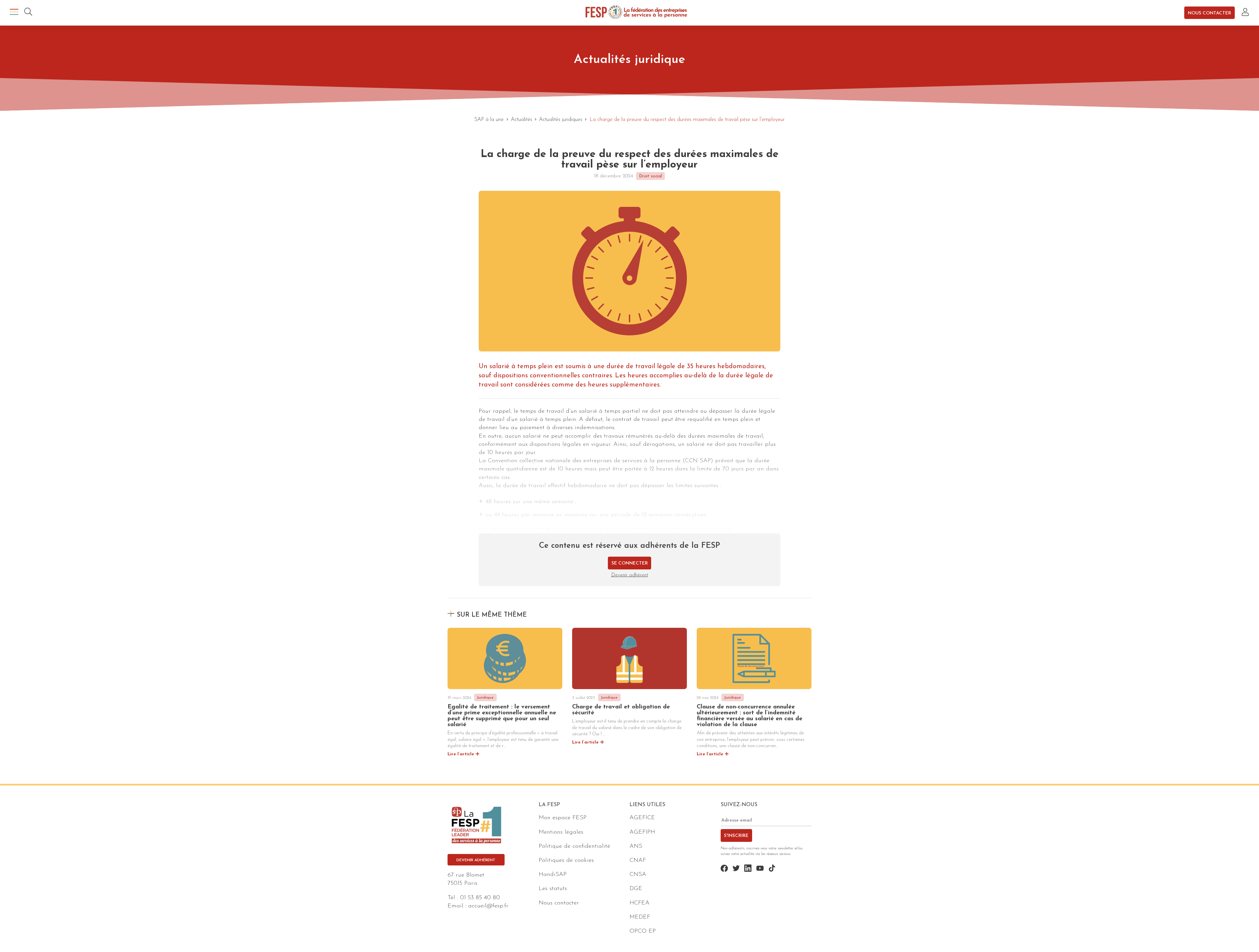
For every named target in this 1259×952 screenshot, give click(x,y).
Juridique (485, 698)
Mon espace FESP (563, 818)
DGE (636, 889)
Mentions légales (561, 832)
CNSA (638, 875)
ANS (636, 846)
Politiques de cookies (566, 860)
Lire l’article (461, 754)
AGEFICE (642, 818)
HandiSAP (553, 875)
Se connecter (629, 563)
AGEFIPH (642, 832)
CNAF (638, 860)
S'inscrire (736, 835)
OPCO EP (643, 931)
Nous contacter (1209, 12)
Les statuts (553, 889)
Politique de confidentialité (574, 846)
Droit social (650, 176)
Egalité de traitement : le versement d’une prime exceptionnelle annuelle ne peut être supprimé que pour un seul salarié (502, 716)
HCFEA (639, 903)
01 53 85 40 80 (480, 898)
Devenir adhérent (629, 575)
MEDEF (640, 917)
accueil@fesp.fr (488, 906)
